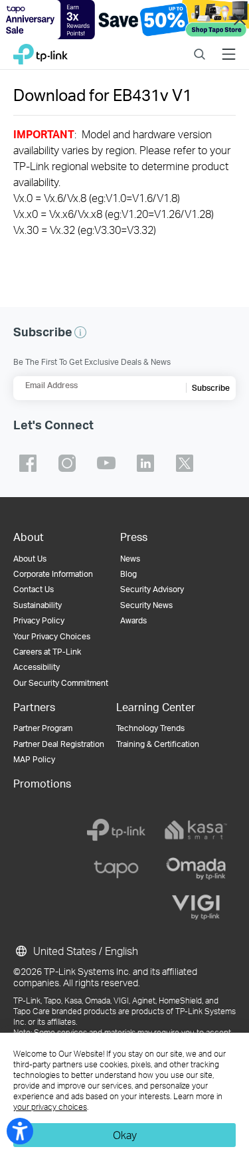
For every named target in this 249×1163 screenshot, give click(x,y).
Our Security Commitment (60, 683)
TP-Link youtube (106, 463)
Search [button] (200, 46)
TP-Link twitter (184, 463)
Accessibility (36, 667)
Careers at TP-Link (47, 652)
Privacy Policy (38, 620)
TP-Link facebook (27, 463)
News (130, 559)
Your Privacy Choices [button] (51, 636)
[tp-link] (116, 830)
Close (239, 19)
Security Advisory (152, 589)
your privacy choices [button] (50, 1107)
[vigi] (196, 907)
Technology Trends (150, 728)
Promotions (42, 783)
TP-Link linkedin (145, 463)
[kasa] (196, 830)
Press (133, 537)
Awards (133, 620)
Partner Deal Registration (58, 744)
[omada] (196, 869)
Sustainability (37, 605)
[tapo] (116, 869)
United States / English (84, 951)
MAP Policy (34, 759)
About (28, 537)
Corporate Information (53, 574)
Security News (146, 605)
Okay (125, 1135)
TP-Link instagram (67, 463)
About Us (29, 559)
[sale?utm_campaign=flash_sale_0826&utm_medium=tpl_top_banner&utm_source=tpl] (124, 19)
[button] (80, 332)
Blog (128, 574)
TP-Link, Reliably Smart (40, 50)
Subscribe (211, 388)
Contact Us (33, 589)
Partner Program (42, 728)
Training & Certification (157, 744)
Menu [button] (229, 46)
